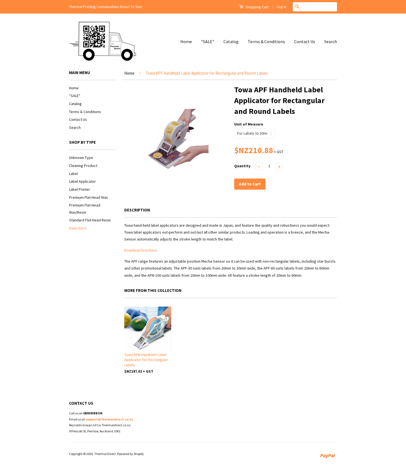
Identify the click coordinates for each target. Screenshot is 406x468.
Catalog (231, 41)
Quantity (242, 165)
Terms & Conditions (266, 41)
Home (186, 41)
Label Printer (79, 189)
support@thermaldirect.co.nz (109, 419)
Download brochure (140, 250)
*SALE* (207, 41)
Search (330, 41)
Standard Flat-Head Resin (90, 220)
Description (137, 210)
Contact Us (304, 41)
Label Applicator (82, 181)
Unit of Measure (248, 124)
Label (73, 173)
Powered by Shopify (130, 454)
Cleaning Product (83, 165)
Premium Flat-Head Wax (88, 197)
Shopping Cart (256, 6)
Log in (281, 6)
